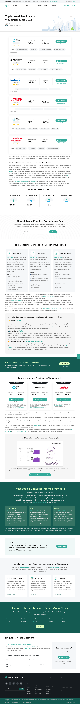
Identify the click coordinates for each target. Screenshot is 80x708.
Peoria (63, 621)
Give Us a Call (64, 363)
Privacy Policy (72, 702)
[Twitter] (10, 683)
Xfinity (10, 171)
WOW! (36, 683)
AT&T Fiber (37, 425)
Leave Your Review (64, 366)
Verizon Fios (34, 181)
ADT (36, 691)
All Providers (38, 693)
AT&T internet (34, 510)
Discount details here (58, 405)
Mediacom (29, 687)
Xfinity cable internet (16, 300)
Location (11, 12)
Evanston (23, 621)
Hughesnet (37, 685)
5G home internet (58, 257)
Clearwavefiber (38, 689)
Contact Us (63, 683)
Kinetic (28, 691)
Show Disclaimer (13, 52)
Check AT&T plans (61, 43)
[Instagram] (21, 683)
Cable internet (33, 257)
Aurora (9, 618)
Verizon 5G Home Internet (21, 181)
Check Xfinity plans (61, 63)
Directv (36, 687)
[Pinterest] (13, 683)
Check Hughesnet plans (61, 83)
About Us (63, 681)
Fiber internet (10, 257)
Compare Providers (11, 594)
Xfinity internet (10, 510)
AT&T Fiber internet (48, 296)
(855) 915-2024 (62, 61)
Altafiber (37, 681)
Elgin (9, 621)
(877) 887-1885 (62, 41)
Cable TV (48, 683)
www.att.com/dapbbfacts (19, 407)
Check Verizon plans (61, 103)
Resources (48, 689)
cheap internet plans (40, 502)
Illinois (17, 12)
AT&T (19, 320)
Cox (27, 685)
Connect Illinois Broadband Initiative (52, 308)
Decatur (64, 618)
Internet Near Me (50, 681)
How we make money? (54, 1)
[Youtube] (17, 683)
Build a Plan (33, 594)
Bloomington (24, 618)
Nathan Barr (13, 23)
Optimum (29, 693)
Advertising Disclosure (66, 685)
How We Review (64, 691)
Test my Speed (57, 594)
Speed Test (48, 693)
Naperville (51, 621)
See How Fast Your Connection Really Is (40, 474)
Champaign (37, 618)
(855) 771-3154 (70, 5)
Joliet (36, 621)
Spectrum (29, 683)
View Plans (16, 401)
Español (73, 1)
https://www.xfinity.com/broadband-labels (38, 407)
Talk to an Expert (62, 546)
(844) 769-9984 (62, 80)
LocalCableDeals (24, 567)
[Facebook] (6, 683)
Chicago (50, 618)
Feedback (78, 356)
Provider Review (64, 693)
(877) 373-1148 (62, 100)
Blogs (47, 691)
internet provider (55, 567)
